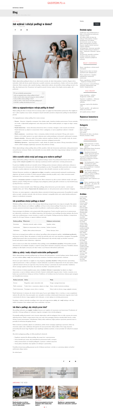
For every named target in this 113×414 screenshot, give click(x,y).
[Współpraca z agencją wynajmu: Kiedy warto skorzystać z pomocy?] (68, 392)
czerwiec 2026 (83, 200)
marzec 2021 (83, 257)
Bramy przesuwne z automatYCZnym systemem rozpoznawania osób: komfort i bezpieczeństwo (89, 85)
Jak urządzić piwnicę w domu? (87, 112)
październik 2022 (84, 228)
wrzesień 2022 (83, 229)
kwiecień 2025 (83, 207)
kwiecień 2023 (83, 218)
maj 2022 (82, 236)
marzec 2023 (83, 220)
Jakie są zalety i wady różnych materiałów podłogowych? (28, 100)
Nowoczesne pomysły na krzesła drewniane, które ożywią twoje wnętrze (44, 403)
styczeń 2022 (83, 242)
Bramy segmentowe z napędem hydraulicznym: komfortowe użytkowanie (88, 76)
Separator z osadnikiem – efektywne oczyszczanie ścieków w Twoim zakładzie (89, 100)
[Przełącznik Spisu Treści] (42, 93)
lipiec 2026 (83, 198)
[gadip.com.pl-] (56, 3)
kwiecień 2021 (83, 256)
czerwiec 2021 (83, 253)
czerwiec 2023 (83, 215)
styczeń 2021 (83, 260)
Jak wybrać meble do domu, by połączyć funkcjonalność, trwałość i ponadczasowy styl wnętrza (89, 39)
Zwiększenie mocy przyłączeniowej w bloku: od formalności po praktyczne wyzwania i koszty (89, 34)
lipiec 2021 (82, 251)
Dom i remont (16, 21)
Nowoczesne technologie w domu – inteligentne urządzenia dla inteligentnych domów (61, 373)
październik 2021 (84, 246)
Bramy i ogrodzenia (85, 129)
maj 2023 (82, 217)
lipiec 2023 (83, 214)
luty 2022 (82, 240)
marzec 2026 (83, 204)
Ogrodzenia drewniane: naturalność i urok (29, 373)
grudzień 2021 (83, 243)
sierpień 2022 (83, 231)
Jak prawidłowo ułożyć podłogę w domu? (24, 98)
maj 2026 (82, 201)
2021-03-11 (14, 26)
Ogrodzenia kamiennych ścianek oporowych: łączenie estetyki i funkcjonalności (91, 154)
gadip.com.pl (22, 26)
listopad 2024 (83, 209)
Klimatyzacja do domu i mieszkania (89, 134)
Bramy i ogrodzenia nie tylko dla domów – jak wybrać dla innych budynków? (91, 184)
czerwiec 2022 (83, 234)
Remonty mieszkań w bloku (87, 135)
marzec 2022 (83, 239)
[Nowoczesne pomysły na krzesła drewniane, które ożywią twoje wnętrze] (45, 392)
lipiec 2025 (83, 206)
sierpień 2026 (83, 197)
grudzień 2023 (84, 211)
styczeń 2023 (83, 223)
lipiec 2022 (83, 232)
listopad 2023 (83, 212)
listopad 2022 (83, 226)
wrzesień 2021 (83, 248)
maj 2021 (82, 254)
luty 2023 (82, 221)
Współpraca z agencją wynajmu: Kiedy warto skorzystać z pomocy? (67, 403)
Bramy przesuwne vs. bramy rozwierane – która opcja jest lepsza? (92, 145)
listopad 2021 (83, 245)
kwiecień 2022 (83, 237)
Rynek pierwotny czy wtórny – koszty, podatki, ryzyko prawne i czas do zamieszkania (21, 403)
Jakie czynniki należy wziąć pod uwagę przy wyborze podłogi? (29, 97)
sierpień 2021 (83, 250)
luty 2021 (82, 259)
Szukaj (82, 21)
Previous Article (29, 371)
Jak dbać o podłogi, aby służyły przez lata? (24, 102)
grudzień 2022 (84, 225)
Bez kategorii (83, 127)
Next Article (61, 371)
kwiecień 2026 (83, 203)
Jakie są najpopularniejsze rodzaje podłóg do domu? (26, 95)
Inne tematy (83, 132)
